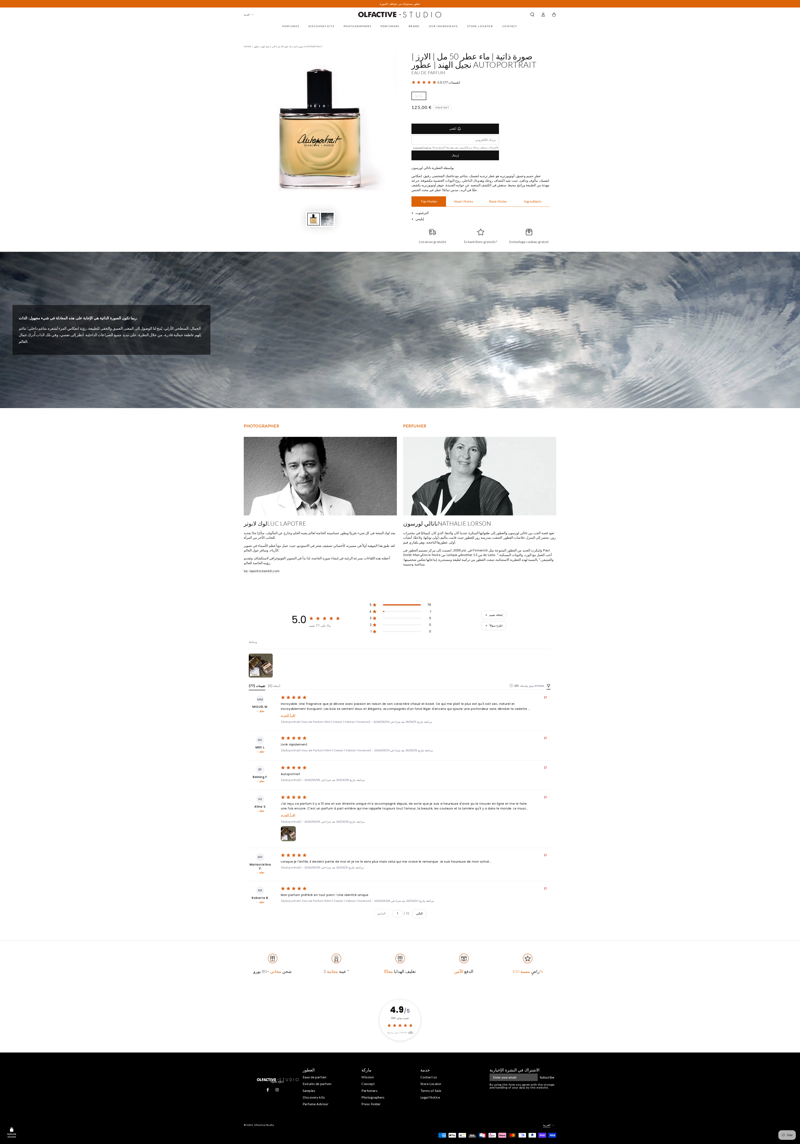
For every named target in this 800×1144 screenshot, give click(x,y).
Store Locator (431, 1084)
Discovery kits (314, 1097)
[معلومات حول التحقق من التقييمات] (511, 685)
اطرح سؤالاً (496, 626)
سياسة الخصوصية (422, 147)
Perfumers (369, 1091)
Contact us (428, 1077)
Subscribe (547, 1077)
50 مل (420, 97)
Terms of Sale (430, 1091)
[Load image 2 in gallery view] (327, 219)
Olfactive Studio (264, 1124)
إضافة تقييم (496, 615)
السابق (381, 913)
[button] (532, 14)
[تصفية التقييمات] (548, 686)
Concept (368, 1084)
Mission (367, 1077)
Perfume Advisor (316, 1104)
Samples (309, 1091)
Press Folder (371, 1104)
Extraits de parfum (317, 1084)
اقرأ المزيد (288, 715)
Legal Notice (430, 1097)
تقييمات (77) (257, 686)
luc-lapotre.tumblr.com (261, 571)
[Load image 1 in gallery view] (313, 219)
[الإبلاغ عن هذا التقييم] (545, 697)
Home (247, 46)
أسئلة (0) (274, 686)
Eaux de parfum (314, 1077)
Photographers (373, 1097)
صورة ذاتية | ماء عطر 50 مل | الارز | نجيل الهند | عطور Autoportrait (288, 46)
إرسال (455, 155)
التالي (419, 913)
